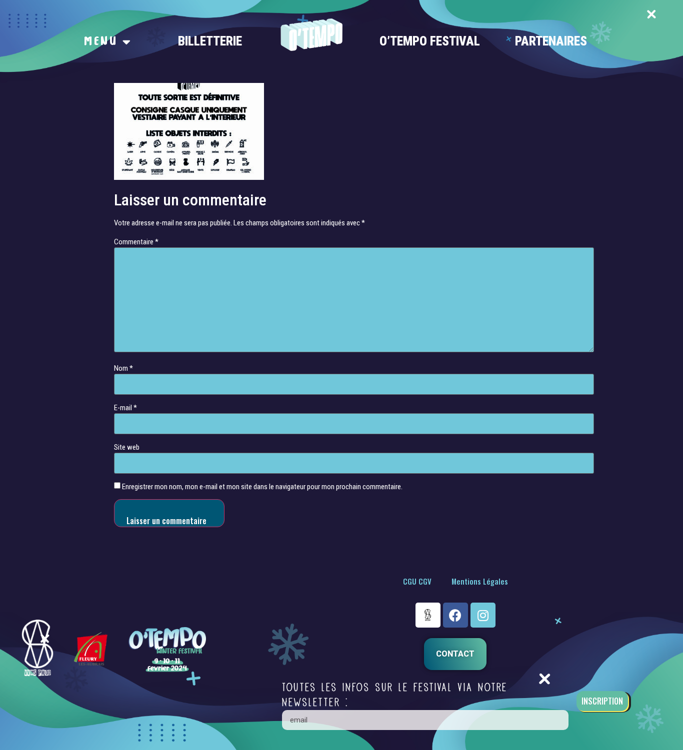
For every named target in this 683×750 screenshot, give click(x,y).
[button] (455, 654)
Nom (123, 368)
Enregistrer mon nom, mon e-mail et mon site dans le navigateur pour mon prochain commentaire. (262, 487)
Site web (127, 447)
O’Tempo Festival (430, 41)
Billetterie (210, 41)
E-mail (125, 408)
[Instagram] (483, 615)
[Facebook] (455, 615)
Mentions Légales (480, 581)
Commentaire (136, 242)
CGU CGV (417, 581)
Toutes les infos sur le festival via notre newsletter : (395, 695)
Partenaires (551, 41)
